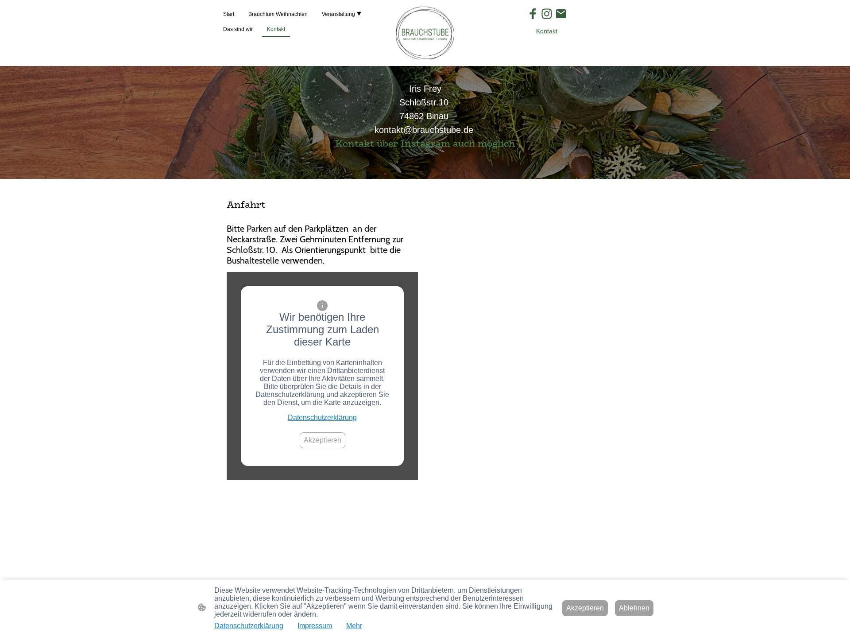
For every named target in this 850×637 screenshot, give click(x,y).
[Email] (561, 13)
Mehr (354, 625)
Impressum (315, 625)
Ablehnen (634, 608)
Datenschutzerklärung (322, 417)
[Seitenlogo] (425, 33)
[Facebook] (532, 13)
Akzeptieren (322, 440)
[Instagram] (546, 13)
